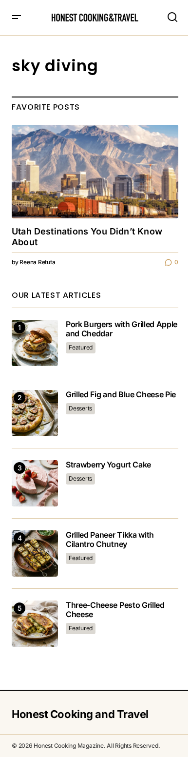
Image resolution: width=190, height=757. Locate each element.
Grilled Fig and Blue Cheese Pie (121, 394)
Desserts (80, 408)
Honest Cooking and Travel (80, 714)
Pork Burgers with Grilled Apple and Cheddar (121, 329)
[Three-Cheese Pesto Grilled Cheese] (35, 624)
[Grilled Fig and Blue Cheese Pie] (35, 413)
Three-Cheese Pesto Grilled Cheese (115, 610)
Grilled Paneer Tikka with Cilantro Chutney (110, 539)
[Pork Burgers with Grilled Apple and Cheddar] (35, 343)
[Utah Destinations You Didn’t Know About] (95, 171)
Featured (81, 347)
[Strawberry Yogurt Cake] (35, 483)
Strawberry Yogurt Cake (108, 464)
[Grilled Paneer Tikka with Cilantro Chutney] (35, 553)
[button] (16, 17)
